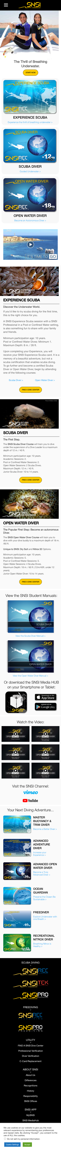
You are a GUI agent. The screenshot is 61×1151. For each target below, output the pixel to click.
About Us (30, 1075)
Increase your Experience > (39, 853)
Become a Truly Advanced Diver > (41, 873)
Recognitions (30, 1085)
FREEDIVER (41, 912)
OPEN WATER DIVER (30, 216)
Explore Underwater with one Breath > (45, 917)
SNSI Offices (30, 1101)
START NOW (30, 72)
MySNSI (30, 1115)
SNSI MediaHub (30, 1120)
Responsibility (30, 1096)
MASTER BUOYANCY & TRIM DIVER (42, 821)
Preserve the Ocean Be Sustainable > (44, 898)
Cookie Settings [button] (12, 1144)
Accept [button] (27, 1144)
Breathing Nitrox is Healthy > (42, 944)
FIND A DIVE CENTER (30, 390)
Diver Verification (30, 1056)
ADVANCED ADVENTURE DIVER (41, 844)
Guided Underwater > (30, 171)
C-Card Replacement (30, 1061)
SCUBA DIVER (30, 166)
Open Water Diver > (45, 380)
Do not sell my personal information (23, 1139)
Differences (30, 1080)
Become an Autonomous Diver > (30, 220)
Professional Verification (30, 1051)
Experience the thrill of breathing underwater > (30, 122)
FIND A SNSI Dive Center (30, 1045)
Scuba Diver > (16, 380)
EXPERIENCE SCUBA (30, 117)
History (30, 1090)
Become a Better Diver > (45, 829)
